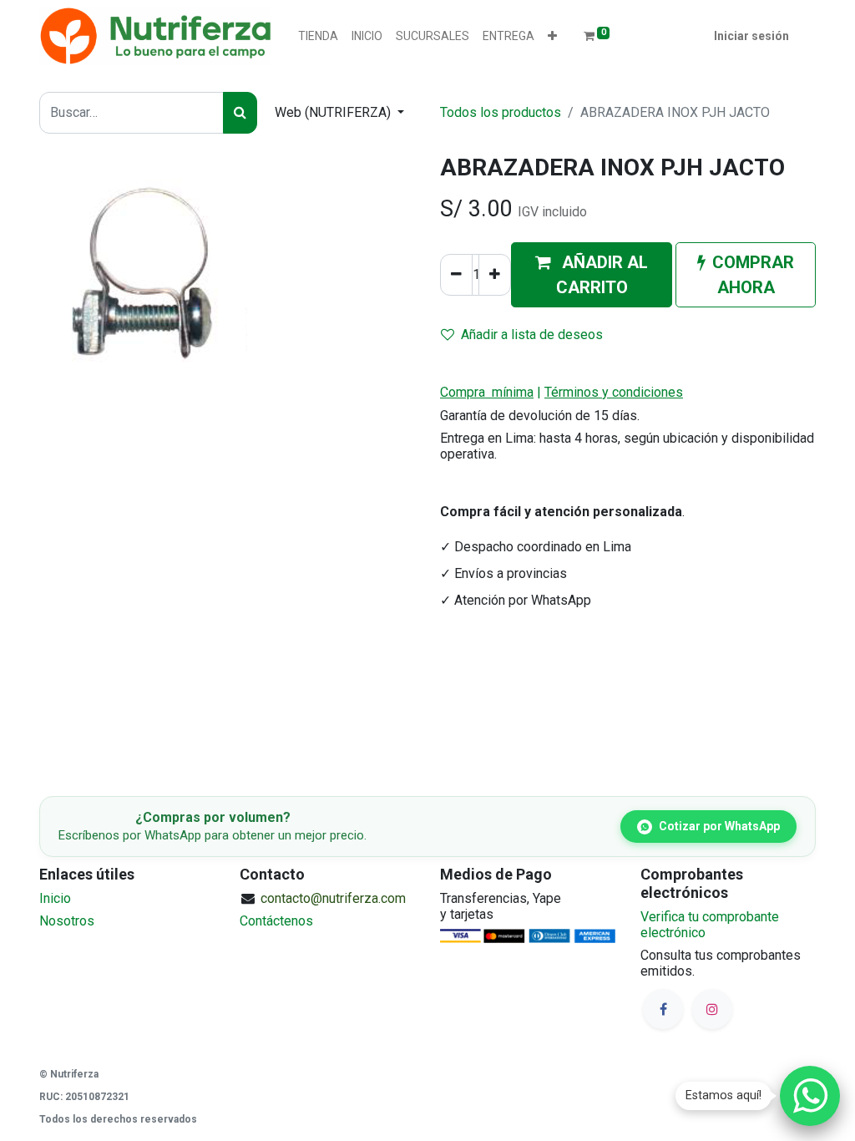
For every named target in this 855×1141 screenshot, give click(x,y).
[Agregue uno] (494, 275)
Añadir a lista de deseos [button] (532, 334)
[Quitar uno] (456, 275)
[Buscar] (240, 113)
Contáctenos (276, 921)
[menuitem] (318, 36)
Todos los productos (500, 112)
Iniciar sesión (751, 36)
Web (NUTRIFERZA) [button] (334, 112)
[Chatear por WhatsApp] (810, 1096)
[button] (552, 36)
